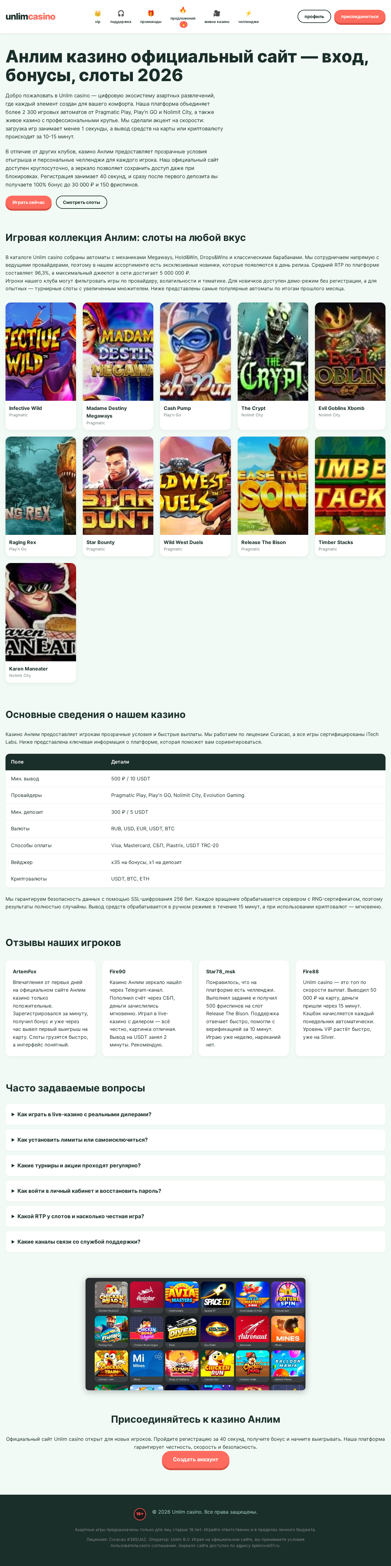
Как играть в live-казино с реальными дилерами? (84, 1114)
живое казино (216, 16)
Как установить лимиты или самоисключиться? (82, 1139)
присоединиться (359, 16)
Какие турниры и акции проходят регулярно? (79, 1165)
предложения (183, 16)
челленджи (248, 16)
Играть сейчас (29, 202)
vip (97, 16)
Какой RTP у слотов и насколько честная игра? (80, 1216)
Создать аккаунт (195, 1459)
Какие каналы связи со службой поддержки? (79, 1241)
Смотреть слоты (81, 202)
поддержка (120, 16)
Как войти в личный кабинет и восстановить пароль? (89, 1191)
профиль (314, 16)
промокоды (151, 16)
